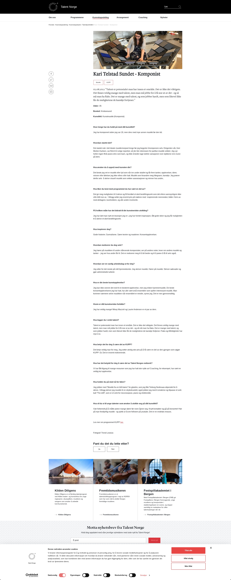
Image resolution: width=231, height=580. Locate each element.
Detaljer (143, 575)
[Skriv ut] (51, 91)
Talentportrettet (87, 25)
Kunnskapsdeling (62, 25)
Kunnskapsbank (75, 25)
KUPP (109, 82)
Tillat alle (188, 550)
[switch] (85, 575)
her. (121, 422)
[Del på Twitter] (51, 79)
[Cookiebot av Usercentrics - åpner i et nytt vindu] (31, 575)
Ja (99, 449)
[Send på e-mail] (51, 85)
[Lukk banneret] (211, 548)
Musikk (98, 82)
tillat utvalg (188, 558)
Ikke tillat (188, 566)
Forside (51, 25)
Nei (112, 449)
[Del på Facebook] (51, 73)
